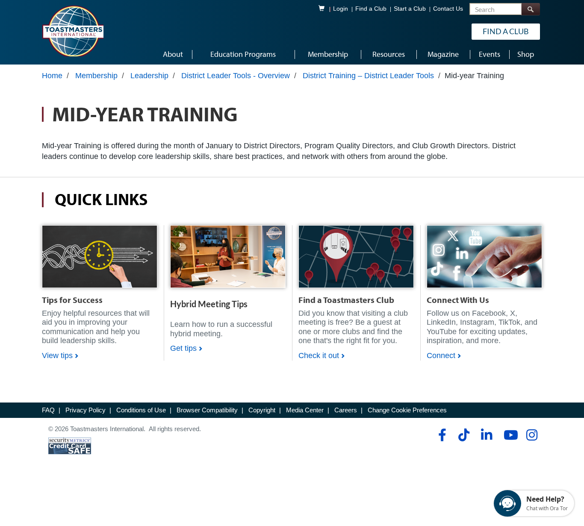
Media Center (305, 410)
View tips (57, 355)
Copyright (261, 410)
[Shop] (99, 256)
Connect (441, 355)
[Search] (530, 9)
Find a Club (370, 9)
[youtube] (509, 435)
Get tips (183, 348)
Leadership (149, 75)
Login (340, 9)
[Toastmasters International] (72, 30)
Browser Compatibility (207, 410)
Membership (96, 75)
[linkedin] (486, 435)
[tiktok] (463, 435)
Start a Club (410, 9)
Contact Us (448, 9)
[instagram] (531, 435)
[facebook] (441, 435)
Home (52, 75)
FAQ (48, 410)
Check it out (318, 355)
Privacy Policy (85, 410)
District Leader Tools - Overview (235, 75)
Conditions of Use (141, 410)
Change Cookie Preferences (407, 410)
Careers (345, 410)
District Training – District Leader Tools (368, 75)
